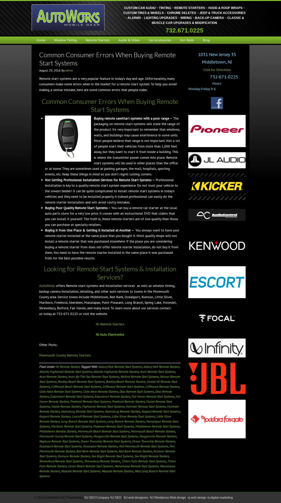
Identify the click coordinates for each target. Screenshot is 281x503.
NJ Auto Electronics (110, 334)
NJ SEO (116, 497)
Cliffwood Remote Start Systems (123, 386)
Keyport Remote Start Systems (160, 411)
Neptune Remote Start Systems (59, 441)
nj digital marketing (220, 497)
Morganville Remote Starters (157, 436)
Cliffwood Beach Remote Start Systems (76, 386)
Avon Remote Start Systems (157, 372)
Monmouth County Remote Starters (65, 355)
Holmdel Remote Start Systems (146, 406)
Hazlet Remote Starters (66, 406)
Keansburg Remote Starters (122, 411)
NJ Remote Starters (110, 324)
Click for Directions (217, 70)
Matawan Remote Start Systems (113, 426)
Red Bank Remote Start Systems (96, 451)
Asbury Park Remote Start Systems (120, 367)
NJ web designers (136, 497)
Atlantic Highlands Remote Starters (116, 372)
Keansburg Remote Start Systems (82, 411)
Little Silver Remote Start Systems (133, 416)
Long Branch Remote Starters (126, 421)
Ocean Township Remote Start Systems (105, 441)
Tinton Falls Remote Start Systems (144, 461)
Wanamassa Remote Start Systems (136, 466)
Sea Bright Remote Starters (151, 456)
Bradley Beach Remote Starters (125, 381)
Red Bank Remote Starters (135, 451)
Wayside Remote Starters (117, 471)
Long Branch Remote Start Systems (83, 421)
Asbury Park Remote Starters (161, 367)
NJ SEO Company (97, 497)
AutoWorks (47, 285)
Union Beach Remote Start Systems (90, 466)
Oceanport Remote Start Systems (60, 446)
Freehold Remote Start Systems (90, 401)
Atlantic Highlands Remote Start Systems (65, 372)
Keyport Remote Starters (54, 416)
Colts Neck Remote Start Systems (60, 391)
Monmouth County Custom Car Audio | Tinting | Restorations (68, 17)
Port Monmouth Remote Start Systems (143, 446)
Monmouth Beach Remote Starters (153, 431)
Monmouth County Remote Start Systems (65, 436)
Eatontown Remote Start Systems (71, 396)
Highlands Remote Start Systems (103, 406)
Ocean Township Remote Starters (153, 441)
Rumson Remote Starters (74, 456)
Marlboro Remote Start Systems (71, 426)
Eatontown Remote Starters (112, 396)
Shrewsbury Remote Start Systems (61, 461)
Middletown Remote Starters (57, 431)
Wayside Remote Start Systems (80, 471)
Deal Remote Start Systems (136, 391)
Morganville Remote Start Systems (115, 436)
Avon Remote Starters (53, 376)
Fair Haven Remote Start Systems (153, 396)
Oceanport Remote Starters (100, 446)
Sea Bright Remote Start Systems (112, 456)
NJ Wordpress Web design (168, 497)
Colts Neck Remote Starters (100, 391)
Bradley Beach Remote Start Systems (81, 381)
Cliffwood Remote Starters (162, 386)
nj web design (197, 497)
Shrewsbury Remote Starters (102, 461)
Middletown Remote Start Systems (157, 426)
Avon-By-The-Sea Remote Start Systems (93, 376)
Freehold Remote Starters (128, 401)
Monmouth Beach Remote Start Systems (103, 431)
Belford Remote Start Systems (139, 376)
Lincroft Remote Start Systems (91, 416)
